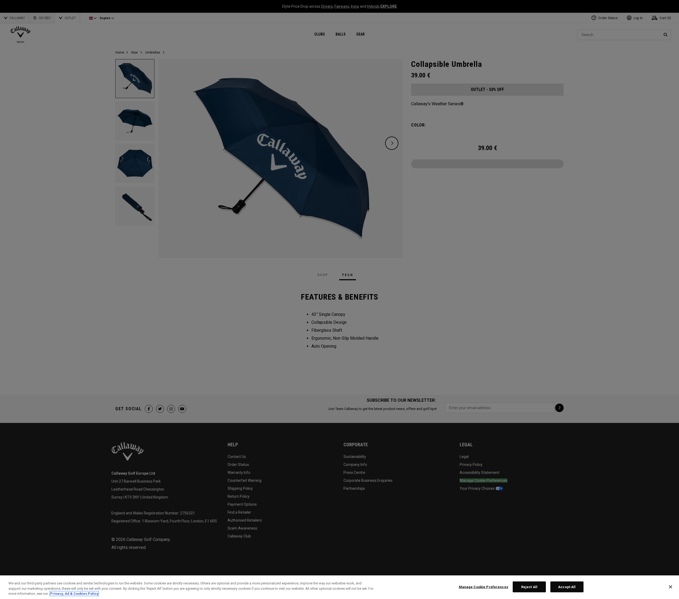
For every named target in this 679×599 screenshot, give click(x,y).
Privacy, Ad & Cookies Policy (74, 594)
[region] (339, 587)
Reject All (529, 587)
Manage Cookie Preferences (483, 587)
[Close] (670, 587)
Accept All (567, 587)
